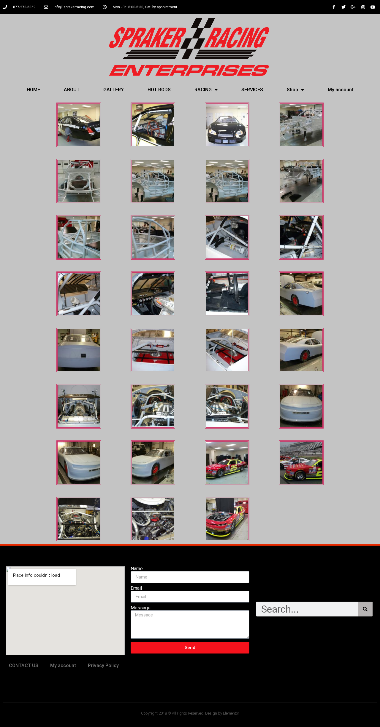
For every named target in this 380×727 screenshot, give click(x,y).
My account (341, 89)
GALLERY (113, 89)
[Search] (365, 609)
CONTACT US (23, 665)
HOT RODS (159, 89)
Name (137, 568)
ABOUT (72, 89)
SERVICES (252, 89)
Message (141, 607)
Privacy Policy (103, 665)
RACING (203, 89)
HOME (33, 89)
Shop (292, 89)
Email (136, 588)
